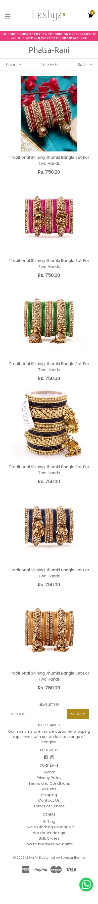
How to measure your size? (49, 844)
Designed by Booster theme (62, 857)
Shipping (49, 794)
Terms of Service (49, 806)
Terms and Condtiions (49, 783)
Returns (49, 789)
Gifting (49, 821)
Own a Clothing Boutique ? (49, 827)
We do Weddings (49, 832)
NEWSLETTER (49, 704)
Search (49, 772)
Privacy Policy (49, 777)
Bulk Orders (49, 838)
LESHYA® (31, 857)
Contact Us (49, 800)
